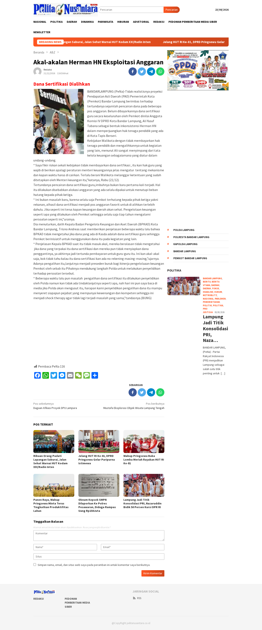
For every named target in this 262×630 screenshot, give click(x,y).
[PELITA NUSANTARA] (65, 9)
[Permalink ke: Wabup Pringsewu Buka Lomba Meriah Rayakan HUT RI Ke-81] (143, 441)
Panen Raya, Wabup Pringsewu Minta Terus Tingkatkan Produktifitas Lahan (51, 505)
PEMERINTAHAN (211, 302)
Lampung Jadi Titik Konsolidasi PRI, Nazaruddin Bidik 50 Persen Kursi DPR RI (142, 503)
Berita (207, 281)
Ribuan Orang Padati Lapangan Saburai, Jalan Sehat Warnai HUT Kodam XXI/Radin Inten (71, 42)
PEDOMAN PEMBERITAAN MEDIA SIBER (77, 602)
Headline (208, 292)
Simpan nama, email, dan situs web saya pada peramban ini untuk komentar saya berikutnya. (94, 565)
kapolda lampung (185, 244)
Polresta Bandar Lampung (191, 237)
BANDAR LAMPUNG (212, 278)
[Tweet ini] (142, 71)
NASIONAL (208, 298)
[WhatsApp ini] (160, 71)
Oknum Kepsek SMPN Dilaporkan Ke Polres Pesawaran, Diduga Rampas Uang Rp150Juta (97, 505)
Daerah (207, 288)
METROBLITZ (210, 295)
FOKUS (215, 288)
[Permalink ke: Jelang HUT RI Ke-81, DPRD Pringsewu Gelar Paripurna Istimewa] (98, 441)
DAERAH (215, 285)
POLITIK (207, 305)
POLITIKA (174, 270)
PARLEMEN (220, 298)
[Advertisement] (98, 332)
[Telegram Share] (151, 71)
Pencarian (172, 9)
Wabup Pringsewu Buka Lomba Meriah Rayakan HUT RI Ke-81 (143, 459)
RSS (139, 598)
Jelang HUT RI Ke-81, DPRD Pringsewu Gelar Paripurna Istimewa (190, 42)
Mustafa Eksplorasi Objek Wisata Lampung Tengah (133, 406)
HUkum (218, 292)
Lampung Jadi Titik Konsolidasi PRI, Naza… (215, 328)
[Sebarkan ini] (133, 71)
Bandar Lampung (184, 251)
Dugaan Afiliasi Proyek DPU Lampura (55, 406)
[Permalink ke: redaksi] (37, 71)
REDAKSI (38, 598)
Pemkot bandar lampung (190, 258)
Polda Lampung (183, 230)
